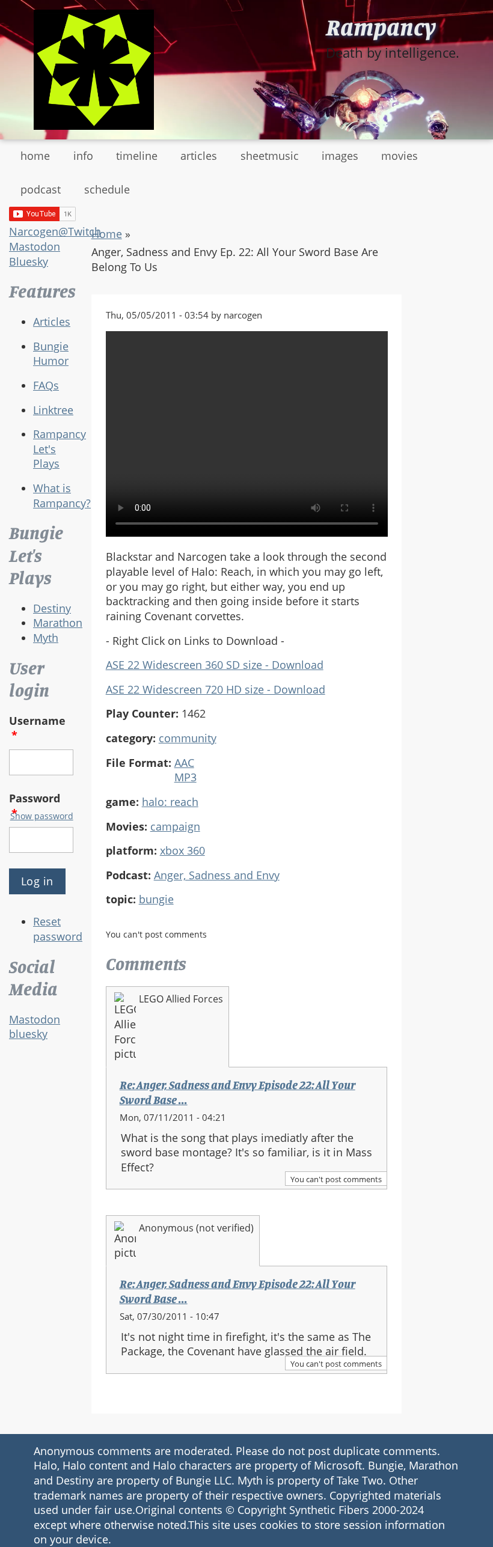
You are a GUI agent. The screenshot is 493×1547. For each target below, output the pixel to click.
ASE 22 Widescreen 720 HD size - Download (215, 689)
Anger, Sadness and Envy (217, 875)
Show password (41, 816)
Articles (51, 321)
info (83, 155)
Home (106, 234)
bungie (156, 899)
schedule (107, 189)
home (35, 155)
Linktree (53, 410)
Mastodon (34, 246)
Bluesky (28, 261)
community (187, 738)
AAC (184, 762)
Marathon (57, 622)
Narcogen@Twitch (55, 231)
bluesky (28, 1034)
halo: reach (170, 802)
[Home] (94, 70)
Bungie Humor (51, 353)
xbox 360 (182, 850)
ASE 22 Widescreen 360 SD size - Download (214, 665)
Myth (45, 637)
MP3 (185, 777)
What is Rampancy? (62, 495)
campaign (175, 826)
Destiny (52, 608)
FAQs (46, 385)
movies (399, 155)
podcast (40, 189)
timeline (137, 155)
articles (198, 155)
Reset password (57, 929)
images (340, 155)
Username (37, 728)
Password (34, 805)
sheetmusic (269, 155)
